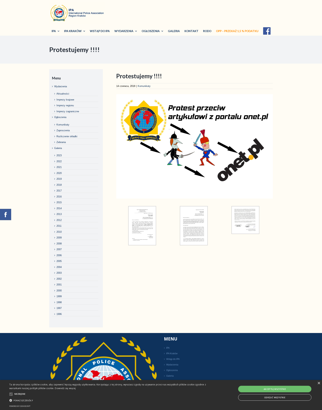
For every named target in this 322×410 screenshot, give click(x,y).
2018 (59, 184)
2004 (59, 267)
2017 (59, 190)
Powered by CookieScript (19, 406)
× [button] (318, 383)
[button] (107, 400)
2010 (59, 231)
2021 (59, 167)
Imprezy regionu (65, 105)
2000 (59, 290)
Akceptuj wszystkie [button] (275, 389)
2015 (59, 202)
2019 (59, 178)
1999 (59, 296)
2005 (59, 261)
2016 (59, 196)
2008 (59, 243)
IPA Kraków (172, 353)
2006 (59, 255)
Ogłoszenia (60, 117)
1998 (59, 302)
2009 (59, 237)
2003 (59, 272)
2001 (59, 284)
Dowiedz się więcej (65, 388)
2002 (59, 278)
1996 (59, 314)
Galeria (58, 148)
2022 (59, 161)
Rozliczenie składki (66, 136)
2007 (59, 249)
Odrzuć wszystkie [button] (274, 397)
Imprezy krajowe (65, 99)
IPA (168, 348)
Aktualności (62, 93)
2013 (59, 214)
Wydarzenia (60, 86)
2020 (59, 173)
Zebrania (61, 142)
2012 (59, 220)
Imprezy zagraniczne (67, 111)
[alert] (161, 395)
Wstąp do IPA (173, 359)
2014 (59, 208)
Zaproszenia (63, 130)
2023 (59, 155)
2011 (58, 225)
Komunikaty (144, 86)
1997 (59, 308)
